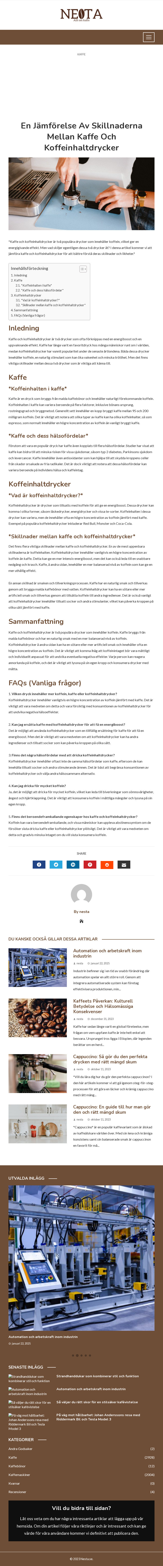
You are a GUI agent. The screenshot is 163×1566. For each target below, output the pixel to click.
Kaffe (81, 54)
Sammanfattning (26, 310)
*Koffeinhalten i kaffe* (36, 285)
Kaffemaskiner (81, 1475)
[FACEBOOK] (39, 865)
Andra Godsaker (81, 1449)
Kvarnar (81, 1483)
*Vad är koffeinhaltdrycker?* (40, 300)
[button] (81, 269)
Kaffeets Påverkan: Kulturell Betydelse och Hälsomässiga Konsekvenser (103, 1006)
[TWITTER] (56, 865)
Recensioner (81, 1492)
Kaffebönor (81, 1466)
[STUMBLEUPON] (107, 865)
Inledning (20, 275)
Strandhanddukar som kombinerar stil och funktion (97, 1376)
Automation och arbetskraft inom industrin (107, 953)
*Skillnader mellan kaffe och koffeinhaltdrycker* (53, 305)
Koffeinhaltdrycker (27, 295)
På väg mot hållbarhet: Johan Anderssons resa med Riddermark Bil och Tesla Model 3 (98, 1417)
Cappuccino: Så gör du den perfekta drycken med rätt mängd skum (110, 1059)
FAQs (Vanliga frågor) (29, 315)
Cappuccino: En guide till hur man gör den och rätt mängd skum (112, 1109)
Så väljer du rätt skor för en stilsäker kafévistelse (97, 1402)
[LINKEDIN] (73, 865)
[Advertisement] (81, 88)
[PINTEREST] (90, 865)
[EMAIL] (124, 865)
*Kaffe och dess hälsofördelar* (42, 290)
